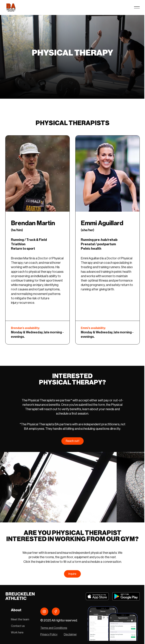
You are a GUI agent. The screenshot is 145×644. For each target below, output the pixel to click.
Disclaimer (70, 634)
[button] (137, 7)
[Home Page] (10, 7)
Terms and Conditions (53, 628)
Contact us (18, 626)
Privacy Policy (48, 634)
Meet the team (20, 619)
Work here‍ (17, 632)
